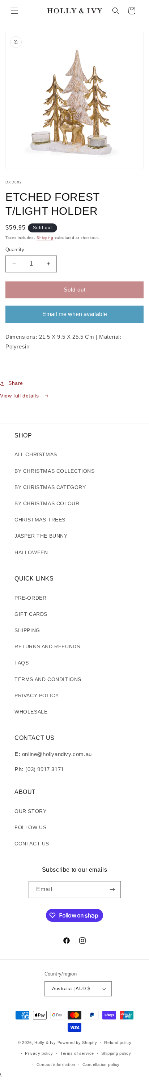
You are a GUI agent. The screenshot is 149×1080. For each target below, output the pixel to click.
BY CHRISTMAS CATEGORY (50, 487)
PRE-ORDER (30, 598)
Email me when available (74, 314)
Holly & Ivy (45, 1042)
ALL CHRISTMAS (35, 454)
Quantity (14, 249)
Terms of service (77, 1053)
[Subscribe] (112, 889)
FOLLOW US (30, 827)
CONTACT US (31, 843)
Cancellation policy (101, 1064)
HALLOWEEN (31, 552)
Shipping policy (116, 1053)
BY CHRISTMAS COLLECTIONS (54, 471)
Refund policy (117, 1042)
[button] (14, 11)
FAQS (21, 663)
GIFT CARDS (30, 614)
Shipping (45, 238)
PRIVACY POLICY (36, 695)
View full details (20, 396)
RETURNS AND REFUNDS (47, 646)
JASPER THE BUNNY (41, 536)
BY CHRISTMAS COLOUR (46, 503)
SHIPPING (27, 630)
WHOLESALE (30, 712)
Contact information (56, 1064)
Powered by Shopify (77, 1042)
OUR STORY (30, 811)
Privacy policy (39, 1053)
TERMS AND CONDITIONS (47, 679)
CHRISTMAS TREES (39, 520)
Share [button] (15, 383)
